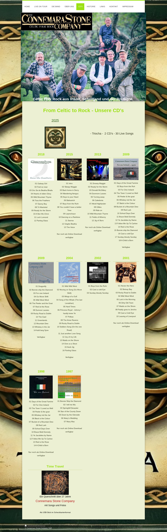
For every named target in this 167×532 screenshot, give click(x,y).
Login (140, 526)
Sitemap (42, 526)
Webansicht (137, 528)
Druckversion (32, 526)
